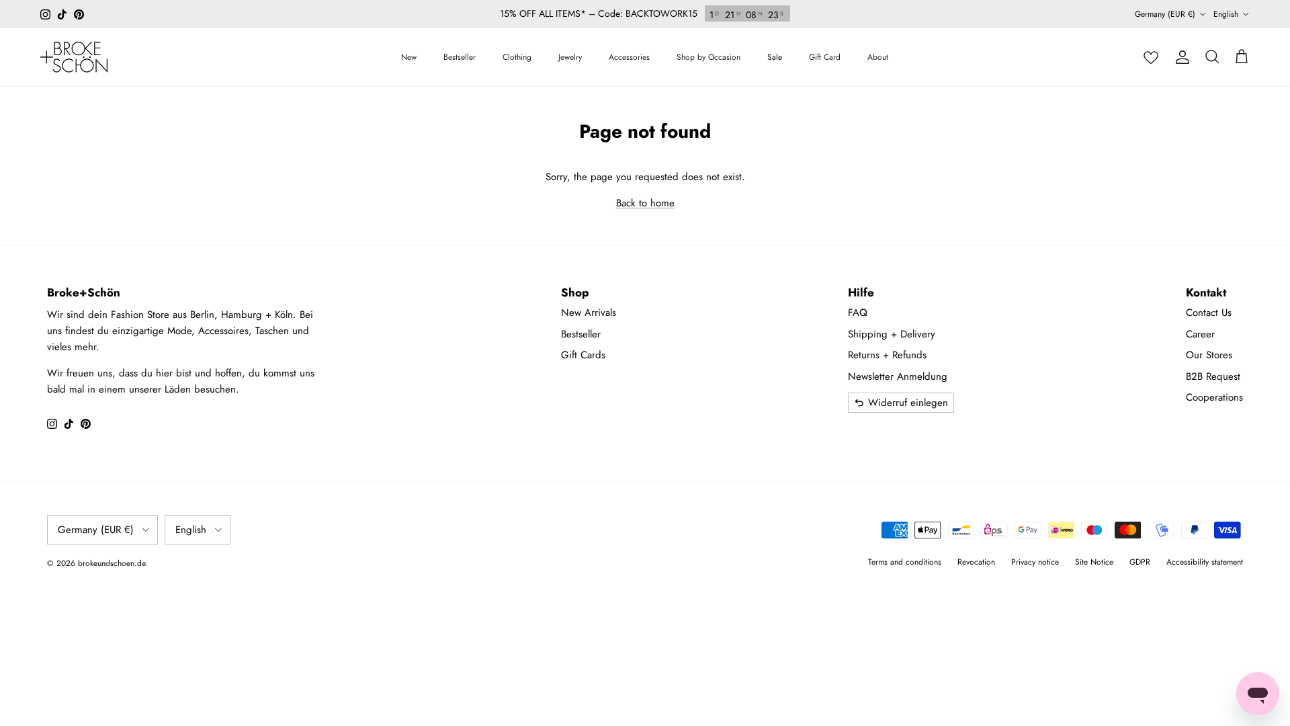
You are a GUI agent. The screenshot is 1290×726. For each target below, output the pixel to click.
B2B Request (1213, 376)
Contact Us (1209, 312)
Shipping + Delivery (891, 334)
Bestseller (459, 57)
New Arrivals (588, 312)
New (409, 57)
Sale (774, 57)
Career (1200, 334)
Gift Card (825, 57)
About (877, 57)
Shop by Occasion (708, 57)
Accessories (629, 57)
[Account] (1182, 57)
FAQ (857, 312)
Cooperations (1214, 397)
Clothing (517, 57)
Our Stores (1209, 355)
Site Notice (1094, 562)
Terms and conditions (904, 562)
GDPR (1139, 562)
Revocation (976, 562)
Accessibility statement (1204, 562)
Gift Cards (583, 355)
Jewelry (570, 57)
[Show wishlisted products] (1151, 57)
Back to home (645, 203)
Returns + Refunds (887, 355)
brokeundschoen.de (111, 563)
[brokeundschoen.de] (74, 57)
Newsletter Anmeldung (897, 376)
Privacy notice (1035, 562)
